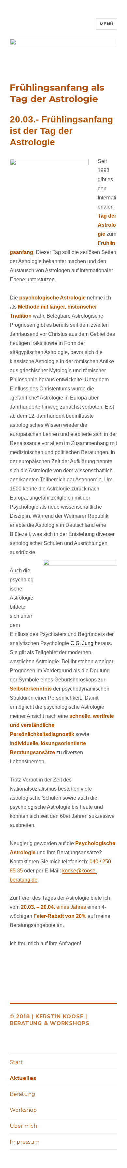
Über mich (23, 1126)
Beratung (22, 1094)
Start (16, 1062)
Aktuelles (23, 1078)
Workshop (23, 1110)
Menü (107, 23)
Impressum (24, 1142)
